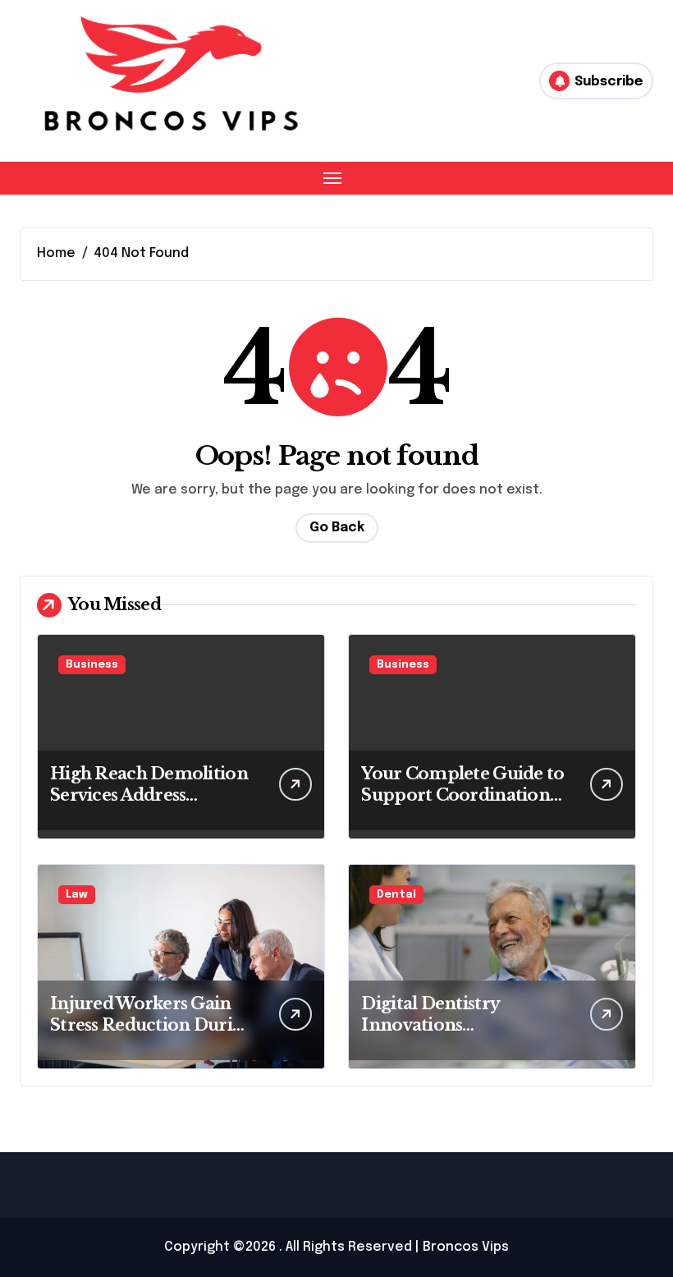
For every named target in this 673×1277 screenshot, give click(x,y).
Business (92, 664)
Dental (396, 894)
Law (77, 894)
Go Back (336, 528)
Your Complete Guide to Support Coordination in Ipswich (462, 795)
